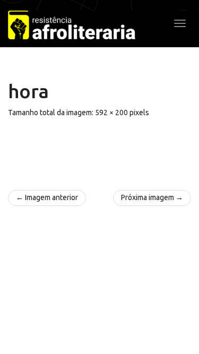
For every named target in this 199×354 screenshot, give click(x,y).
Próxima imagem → (152, 197)
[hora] (99, 149)
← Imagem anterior (47, 197)
